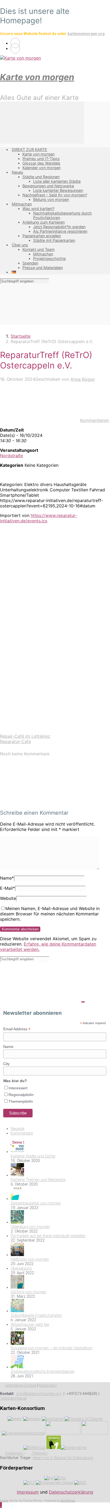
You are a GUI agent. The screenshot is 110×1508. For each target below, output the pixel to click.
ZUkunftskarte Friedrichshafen (36, 1315)
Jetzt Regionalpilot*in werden (59, 226)
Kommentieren (94, 420)
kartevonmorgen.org (86, 34)
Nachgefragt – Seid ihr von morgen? (54, 195)
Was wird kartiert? (38, 208)
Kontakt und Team (38, 249)
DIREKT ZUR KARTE (29, 149)
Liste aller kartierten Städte (57, 181)
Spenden (30, 263)
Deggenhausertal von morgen (36, 1203)
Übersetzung (21, 1268)
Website (8, 898)
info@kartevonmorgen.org (38, 1394)
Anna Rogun (82, 379)
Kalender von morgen (41, 167)
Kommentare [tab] (22, 1133)
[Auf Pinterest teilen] (40, 648)
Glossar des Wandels (41, 163)
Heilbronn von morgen (30, 1259)
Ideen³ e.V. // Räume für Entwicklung (63, 1458)
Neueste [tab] (17, 1128)
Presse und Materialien (42, 267)
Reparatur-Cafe (15, 741)
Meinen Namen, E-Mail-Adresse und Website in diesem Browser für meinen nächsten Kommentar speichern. (50, 914)
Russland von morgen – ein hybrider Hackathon (51, 1348)
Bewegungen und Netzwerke (48, 186)
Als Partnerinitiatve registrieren (60, 231)
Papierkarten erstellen (41, 236)
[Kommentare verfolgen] (40, 802)
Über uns (20, 245)
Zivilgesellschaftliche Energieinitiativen (42, 1371)
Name (7, 878)
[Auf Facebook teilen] (40, 607)
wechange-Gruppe (20, 1385)
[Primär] (42, 122)
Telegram (39, 1453)
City (6, 1064)
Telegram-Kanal (13, 1398)
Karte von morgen (37, 77)
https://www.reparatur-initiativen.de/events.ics (38, 518)
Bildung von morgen (51, 199)
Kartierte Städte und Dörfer (33, 1156)
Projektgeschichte (49, 258)
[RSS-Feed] (15, 43)
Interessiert (18, 1088)
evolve (4, 1500)
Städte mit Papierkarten (54, 240)
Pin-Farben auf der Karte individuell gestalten (48, 1236)
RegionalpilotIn (21, 1095)
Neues (17, 172)
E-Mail (7, 888)
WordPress (67, 1500)
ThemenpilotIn (21, 1101)
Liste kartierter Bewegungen (58, 190)
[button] (1, 1505)
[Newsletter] (15, 48)
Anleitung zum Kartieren (43, 222)
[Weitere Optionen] (40, 730)
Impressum (28, 1492)
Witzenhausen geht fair (30, 1324)
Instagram (14, 1453)
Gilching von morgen (28, 1292)
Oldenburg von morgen (30, 1227)
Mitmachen (22, 204)
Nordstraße (11, 455)
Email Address (16, 1029)
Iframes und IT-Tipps (41, 158)
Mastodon (48, 1385)
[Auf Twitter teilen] (40, 566)
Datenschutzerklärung (71, 1492)
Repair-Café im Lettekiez (25, 736)
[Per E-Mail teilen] (40, 689)
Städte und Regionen (41, 176)
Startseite (20, 336)
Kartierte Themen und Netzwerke (38, 1179)
